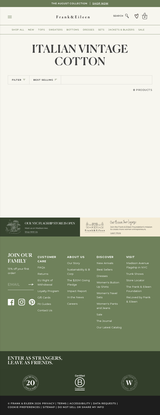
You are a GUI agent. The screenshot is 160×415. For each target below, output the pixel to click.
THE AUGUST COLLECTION (80, 3)
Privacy (49, 403)
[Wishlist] (136, 16)
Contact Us (44, 310)
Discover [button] (105, 257)
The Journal (104, 320)
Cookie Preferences (25, 407)
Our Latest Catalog (109, 327)
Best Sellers (104, 269)
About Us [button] (76, 257)
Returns (42, 273)
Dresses (88, 29)
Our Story (73, 263)
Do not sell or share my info (81, 407)
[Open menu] (14, 17)
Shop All (18, 29)
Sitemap (50, 407)
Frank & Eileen (22, 403)
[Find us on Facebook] (11, 302)
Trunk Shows (134, 273)
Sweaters (56, 29)
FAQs (41, 267)
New (31, 29)
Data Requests (105, 403)
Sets (101, 29)
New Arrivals (105, 263)
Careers (72, 303)
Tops (41, 29)
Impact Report (77, 291)
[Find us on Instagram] (21, 302)
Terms (62, 403)
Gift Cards (43, 297)
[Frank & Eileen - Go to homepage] (80, 17)
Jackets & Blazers (121, 29)
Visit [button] (130, 257)
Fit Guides (44, 303)
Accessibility (80, 403)
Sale (141, 29)
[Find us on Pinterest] (32, 302)
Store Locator (135, 280)
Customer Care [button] (46, 259)
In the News (75, 297)
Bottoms (73, 29)
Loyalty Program (48, 291)
